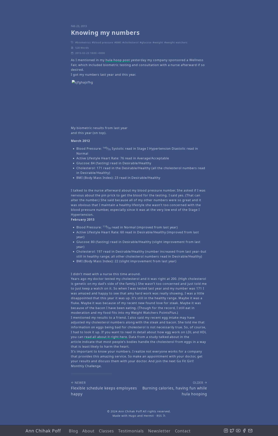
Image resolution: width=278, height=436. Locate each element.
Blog (73, 431)
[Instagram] (226, 431)
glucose (146, 42)
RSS (160, 415)
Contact (183, 431)
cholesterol (131, 42)
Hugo (133, 415)
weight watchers (176, 42)
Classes (106, 431)
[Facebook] (244, 431)
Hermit (149, 415)
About (88, 431)
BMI (118, 42)
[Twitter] (232, 431)
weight (158, 42)
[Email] (250, 431)
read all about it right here (105, 337)
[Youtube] (238, 431)
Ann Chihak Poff (43, 431)
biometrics (84, 42)
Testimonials (131, 431)
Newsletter (159, 431)
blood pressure (103, 42)
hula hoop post (118, 60)
